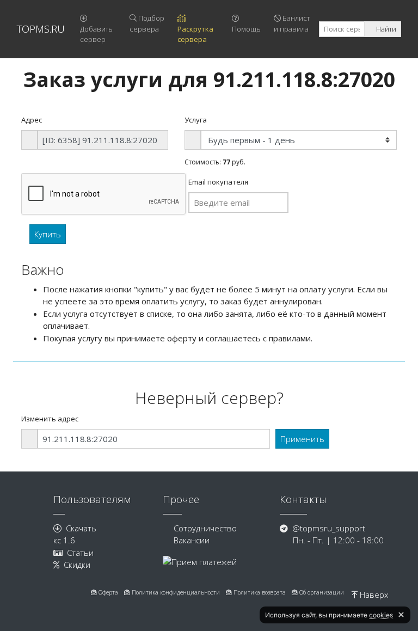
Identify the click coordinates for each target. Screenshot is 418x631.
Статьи (80, 552)
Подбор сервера (147, 23)
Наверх (373, 594)
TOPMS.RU (41, 28)
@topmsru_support (328, 528)
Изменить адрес (49, 419)
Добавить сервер (96, 34)
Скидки (77, 564)
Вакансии (192, 540)
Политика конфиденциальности (175, 592)
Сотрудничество (205, 528)
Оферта (107, 592)
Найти (385, 29)
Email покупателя (218, 182)
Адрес (31, 120)
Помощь (246, 29)
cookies (381, 615)
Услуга (196, 120)
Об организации (321, 592)
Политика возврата (259, 592)
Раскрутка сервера (195, 34)
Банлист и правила (292, 23)
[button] (401, 615)
